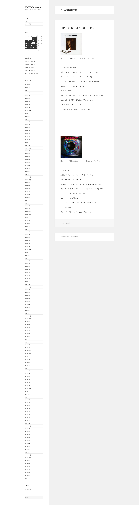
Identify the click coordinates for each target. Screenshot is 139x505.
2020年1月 (27, 313)
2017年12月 (28, 385)
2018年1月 (27, 382)
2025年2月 (27, 136)
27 (28, 48)
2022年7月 (27, 226)
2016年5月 (27, 440)
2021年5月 (27, 267)
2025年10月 (28, 113)
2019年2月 (27, 345)
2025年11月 (28, 110)
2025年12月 (28, 107)
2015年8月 (27, 466)
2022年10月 (28, 217)
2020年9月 (27, 290)
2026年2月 (27, 102)
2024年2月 (27, 171)
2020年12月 (28, 281)
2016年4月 (27, 443)
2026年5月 (27, 93)
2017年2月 (27, 414)
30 (36, 48)
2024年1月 (27, 174)
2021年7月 (27, 261)
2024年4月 (27, 165)
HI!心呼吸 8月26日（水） (32, 61)
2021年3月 (27, 272)
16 (36, 43)
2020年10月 (28, 287)
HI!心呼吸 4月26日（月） (78, 28)
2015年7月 (27, 469)
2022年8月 (27, 223)
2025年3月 (27, 133)
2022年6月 (27, 229)
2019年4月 (27, 339)
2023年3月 (27, 203)
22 (33, 45)
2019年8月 (27, 327)
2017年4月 (27, 408)
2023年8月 (27, 188)
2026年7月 (27, 87)
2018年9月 (27, 359)
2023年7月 (27, 191)
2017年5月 (27, 406)
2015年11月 (28, 458)
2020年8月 (27, 293)
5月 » (39, 50)
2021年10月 (28, 252)
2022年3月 (27, 238)
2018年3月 (27, 377)
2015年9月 (27, 463)
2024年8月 (27, 154)
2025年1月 (27, 139)
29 (33, 48)
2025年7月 (27, 122)
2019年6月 (27, 333)
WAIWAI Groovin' (33, 7)
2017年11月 (28, 388)
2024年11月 (28, 145)
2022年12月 (28, 212)
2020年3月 (27, 307)
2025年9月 (27, 116)
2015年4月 (27, 478)
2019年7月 (27, 330)
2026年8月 (27, 84)
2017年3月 (27, 411)
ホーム (26, 18)
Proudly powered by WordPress (69, 237)
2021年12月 (28, 246)
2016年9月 (27, 429)
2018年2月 (27, 379)
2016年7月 (27, 435)
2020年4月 (27, 304)
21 (31, 45)
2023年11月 (28, 180)
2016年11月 (28, 423)
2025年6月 (27, 125)
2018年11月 (28, 353)
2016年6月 (27, 437)
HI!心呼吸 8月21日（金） (32, 70)
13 (28, 43)
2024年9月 (27, 151)
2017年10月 (28, 391)
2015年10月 (28, 461)
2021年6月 (27, 264)
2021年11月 (28, 249)
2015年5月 (27, 475)
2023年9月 (27, 185)
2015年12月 (28, 455)
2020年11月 (28, 284)
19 (26, 45)
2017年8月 (27, 397)
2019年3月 (27, 342)
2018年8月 (27, 362)
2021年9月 (27, 255)
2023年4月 (27, 200)
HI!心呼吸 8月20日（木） (32, 73)
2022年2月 (27, 240)
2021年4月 (27, 269)
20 (28, 45)
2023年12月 (28, 177)
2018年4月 (27, 374)
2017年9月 (27, 394)
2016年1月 (27, 452)
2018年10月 (28, 356)
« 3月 (28, 50)
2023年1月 (27, 209)
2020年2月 (27, 310)
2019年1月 (27, 348)
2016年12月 (28, 420)
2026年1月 (27, 104)
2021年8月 (27, 258)
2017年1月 (27, 417)
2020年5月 (27, 301)
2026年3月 (27, 99)
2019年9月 (27, 324)
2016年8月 (27, 432)
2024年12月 (28, 142)
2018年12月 (28, 351)
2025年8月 (27, 119)
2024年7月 (27, 157)
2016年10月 (28, 426)
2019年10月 (28, 322)
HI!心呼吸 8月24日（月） (32, 67)
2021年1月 (27, 278)
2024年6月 (27, 159)
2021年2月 (27, 275)
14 (31, 43)
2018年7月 (27, 365)
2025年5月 (27, 128)
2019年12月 (28, 316)
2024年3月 (27, 168)
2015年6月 (27, 472)
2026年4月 (27, 96)
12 (26, 43)
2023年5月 (27, 197)
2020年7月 (27, 296)
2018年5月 (27, 371)
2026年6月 (27, 90)
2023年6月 (27, 194)
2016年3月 (27, 446)
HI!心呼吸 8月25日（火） (32, 64)
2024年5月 (27, 162)
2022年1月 (27, 243)
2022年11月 (28, 214)
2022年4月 (27, 235)
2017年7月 (27, 400)
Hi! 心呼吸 (28, 24)
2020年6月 (27, 298)
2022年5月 (27, 232)
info (26, 21)
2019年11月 (28, 319)
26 (26, 48)
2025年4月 (27, 130)
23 (36, 45)
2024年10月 (28, 148)
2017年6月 (27, 403)
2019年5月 (27, 336)
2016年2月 (27, 449)
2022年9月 (27, 220)
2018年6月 (27, 368)
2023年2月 (27, 206)
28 (31, 48)
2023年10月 (28, 183)
